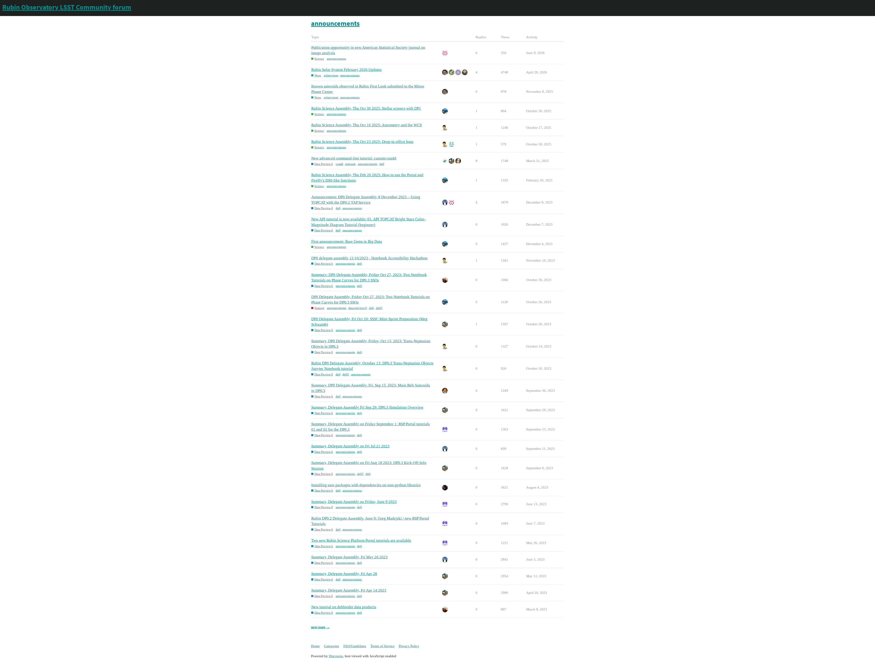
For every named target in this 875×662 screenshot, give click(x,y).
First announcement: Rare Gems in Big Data (346, 241)
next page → (320, 627)
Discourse (336, 656)
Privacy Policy (409, 646)
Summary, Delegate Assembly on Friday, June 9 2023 (354, 502)
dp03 (379, 308)
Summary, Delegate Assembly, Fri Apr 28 (344, 574)
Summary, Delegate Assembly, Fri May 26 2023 (349, 557)
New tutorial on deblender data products (343, 607)
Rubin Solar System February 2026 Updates (346, 69)
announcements (336, 58)
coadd (339, 164)
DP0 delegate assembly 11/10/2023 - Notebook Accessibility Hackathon (369, 258)
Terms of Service (382, 646)
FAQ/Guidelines (354, 646)
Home (315, 646)
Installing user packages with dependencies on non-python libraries (366, 485)
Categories (331, 646)
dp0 (381, 164)
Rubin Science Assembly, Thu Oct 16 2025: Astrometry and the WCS (366, 125)
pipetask (350, 164)
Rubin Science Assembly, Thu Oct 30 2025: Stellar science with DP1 (366, 108)
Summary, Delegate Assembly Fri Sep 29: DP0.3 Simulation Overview (367, 407)
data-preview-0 (357, 308)
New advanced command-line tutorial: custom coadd (353, 158)
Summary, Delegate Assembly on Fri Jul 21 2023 (350, 446)
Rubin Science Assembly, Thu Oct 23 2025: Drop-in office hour (362, 141)
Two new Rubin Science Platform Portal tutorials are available (361, 540)
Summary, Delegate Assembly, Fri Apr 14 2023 (348, 590)
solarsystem (331, 75)
